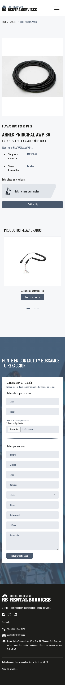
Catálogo (13, 22)
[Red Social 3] (15, 614)
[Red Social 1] (3, 614)
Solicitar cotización (19, 556)
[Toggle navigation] (57, 8)
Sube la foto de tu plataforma (17, 420)
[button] (57, 8)
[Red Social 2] (9, 614)
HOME (4, 22)
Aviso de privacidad (10, 669)
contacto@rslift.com (16, 635)
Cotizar (31, 204)
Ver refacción (31, 297)
